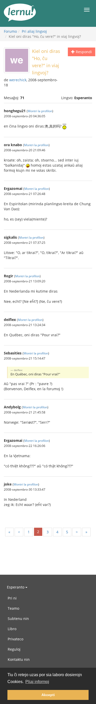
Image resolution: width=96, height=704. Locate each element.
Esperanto (16, 587)
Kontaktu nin (19, 659)
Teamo (13, 608)
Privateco (15, 639)
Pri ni (12, 598)
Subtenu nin (18, 618)
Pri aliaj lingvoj (34, 31)
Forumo (10, 31)
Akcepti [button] (48, 695)
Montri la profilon (40, 111)
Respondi (83, 51)
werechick (17, 79)
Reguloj (14, 649)
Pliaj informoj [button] (37, 681)
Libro (12, 628)
